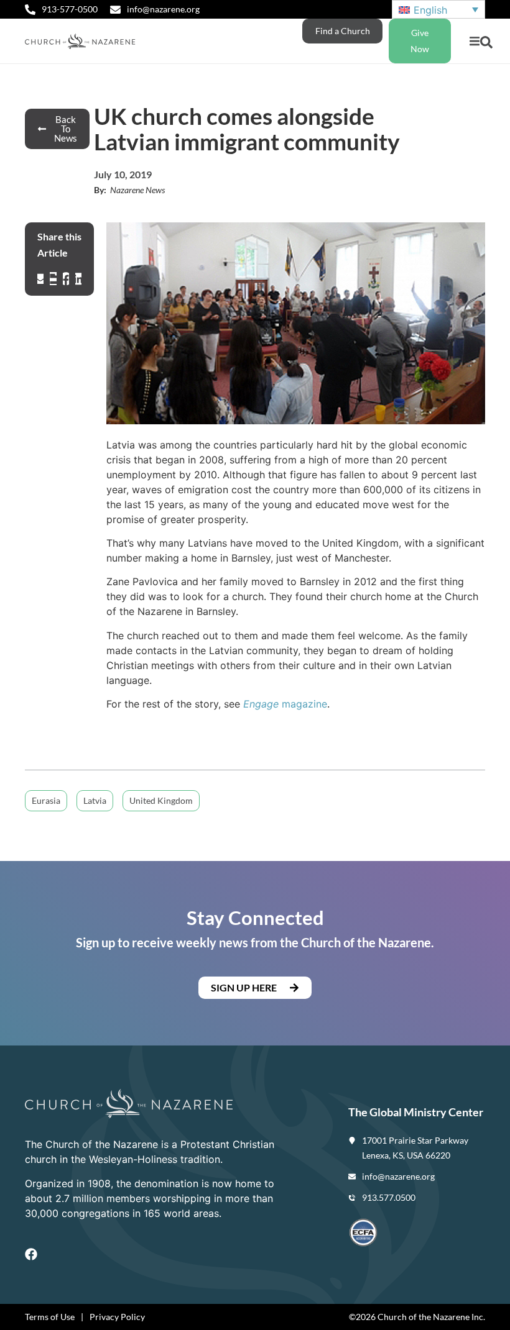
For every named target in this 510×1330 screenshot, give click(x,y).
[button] (474, 41)
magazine (285, 704)
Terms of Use (50, 1316)
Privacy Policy (117, 1316)
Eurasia (46, 800)
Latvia (94, 800)
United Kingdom (161, 800)
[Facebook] (31, 1254)
